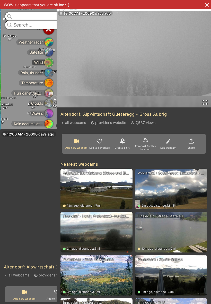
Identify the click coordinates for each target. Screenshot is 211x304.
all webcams (18, 275)
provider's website (54, 275)
